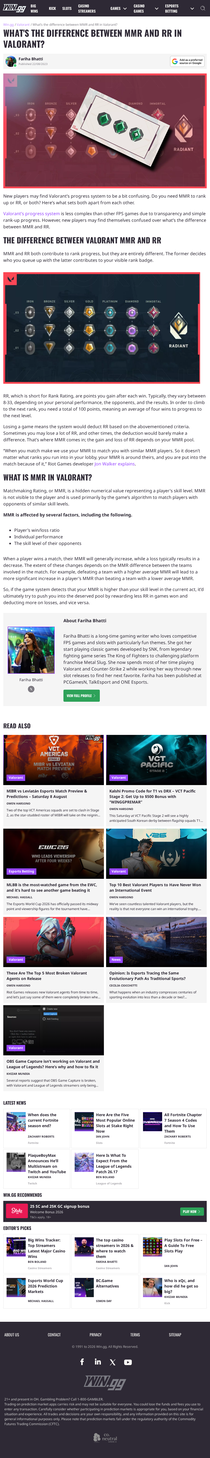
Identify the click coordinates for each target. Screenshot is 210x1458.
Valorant (23, 24)
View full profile (79, 695)
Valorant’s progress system (31, 214)
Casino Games (139, 8)
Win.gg (8, 24)
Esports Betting (172, 8)
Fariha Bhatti (31, 59)
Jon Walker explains (115, 464)
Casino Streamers (87, 8)
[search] (203, 8)
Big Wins (34, 8)
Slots (67, 8)
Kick (52, 8)
